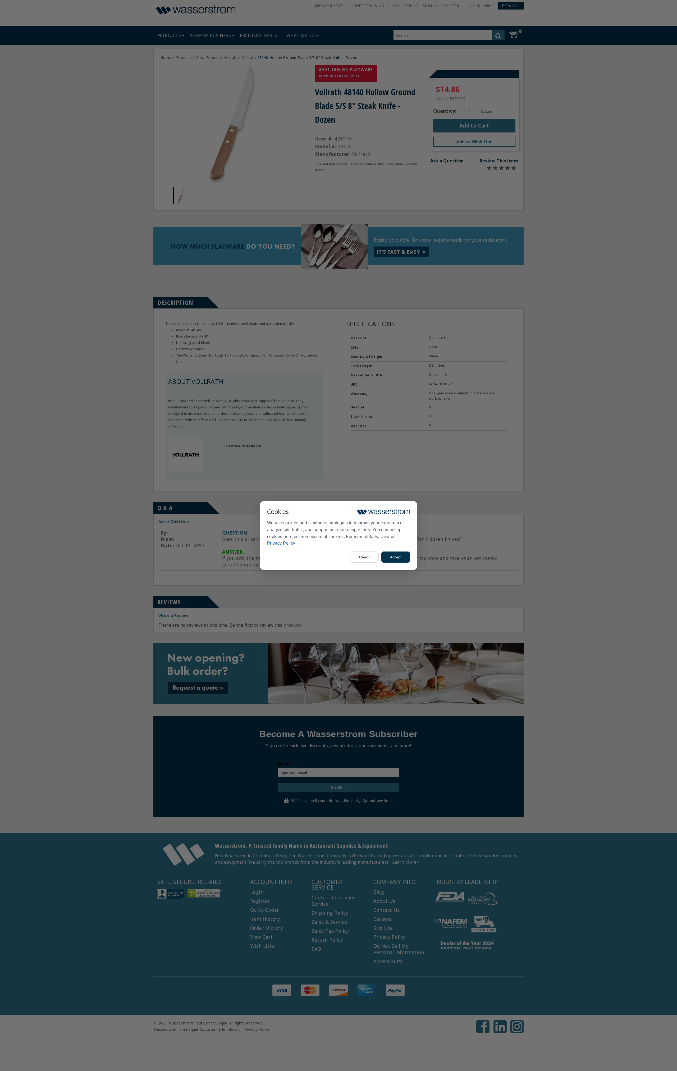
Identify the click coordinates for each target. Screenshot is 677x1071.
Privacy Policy (281, 543)
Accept (395, 557)
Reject (364, 557)
